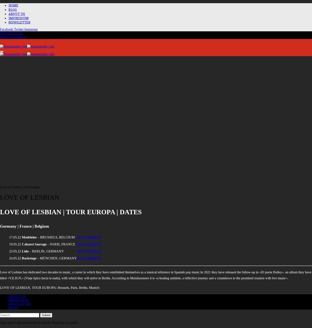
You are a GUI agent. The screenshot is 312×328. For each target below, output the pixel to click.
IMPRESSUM (18, 18)
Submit (46, 315)
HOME (13, 5)
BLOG (12, 9)
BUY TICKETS (89, 244)
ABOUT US (16, 14)
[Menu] (1, 51)
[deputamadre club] (27, 47)
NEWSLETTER (19, 22)
